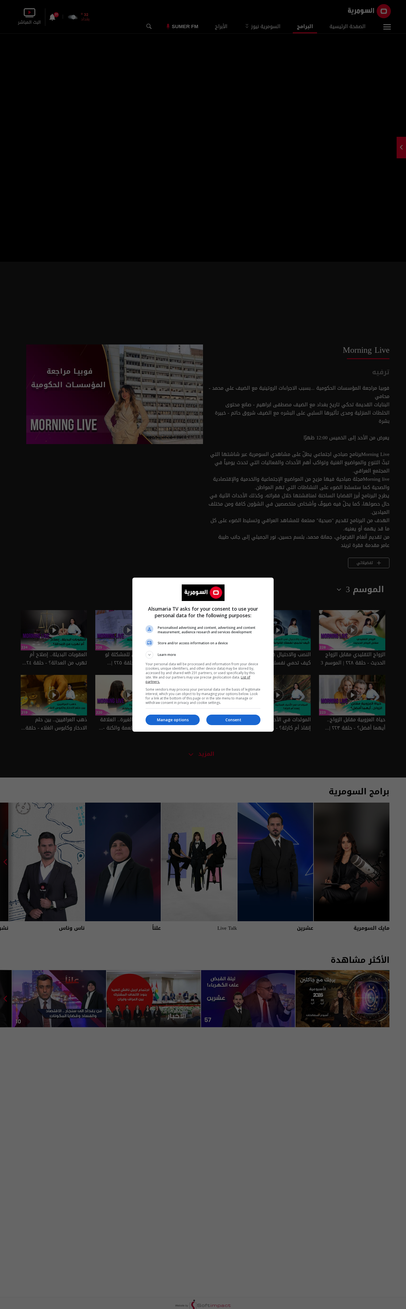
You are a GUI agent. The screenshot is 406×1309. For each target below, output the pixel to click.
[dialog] (203, 655)
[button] (203, 655)
